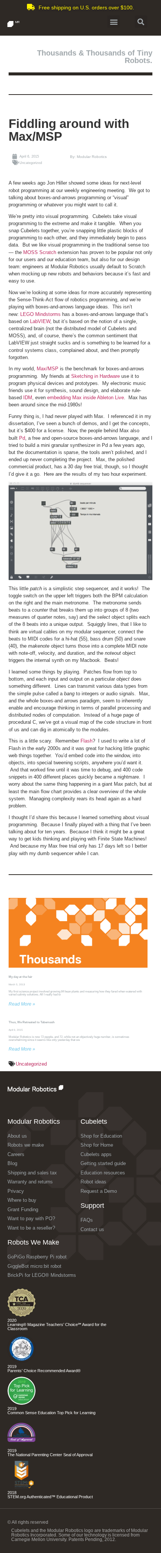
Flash (86, 741)
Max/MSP (47, 368)
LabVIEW (40, 321)
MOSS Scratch (39, 252)
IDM (27, 397)
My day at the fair (20, 977)
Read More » (22, 1004)
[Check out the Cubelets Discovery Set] (21, 1361)
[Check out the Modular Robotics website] (51, 1088)
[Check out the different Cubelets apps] (21, 1403)
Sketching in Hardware (95, 376)
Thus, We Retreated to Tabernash (32, 1022)
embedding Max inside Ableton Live (85, 397)
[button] (113, 21)
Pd (22, 438)
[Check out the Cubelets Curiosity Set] (21, 1315)
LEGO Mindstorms (40, 314)
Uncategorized (31, 1064)
